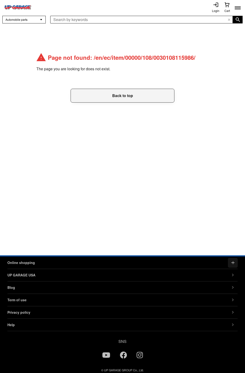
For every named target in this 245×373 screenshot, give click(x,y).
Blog (11, 287)
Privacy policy (18, 312)
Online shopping (21, 262)
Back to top (122, 95)
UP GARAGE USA (21, 275)
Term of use (17, 299)
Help (11, 324)
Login (215, 11)
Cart (227, 11)
